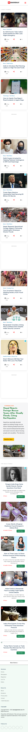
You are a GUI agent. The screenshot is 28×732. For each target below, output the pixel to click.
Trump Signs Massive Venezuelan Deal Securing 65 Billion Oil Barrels (13, 194)
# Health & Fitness (7, 530)
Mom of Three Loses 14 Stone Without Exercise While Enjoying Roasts (14, 555)
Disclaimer (3, 693)
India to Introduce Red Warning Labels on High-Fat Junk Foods (14, 67)
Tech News (12, 95)
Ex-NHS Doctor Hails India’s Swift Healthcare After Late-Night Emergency (13, 33)
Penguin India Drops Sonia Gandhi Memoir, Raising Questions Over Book (14, 486)
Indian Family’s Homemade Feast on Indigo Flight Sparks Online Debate (14, 591)
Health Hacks (10, 63)
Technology (6, 95)
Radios (2, 682)
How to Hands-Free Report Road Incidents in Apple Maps (13, 99)
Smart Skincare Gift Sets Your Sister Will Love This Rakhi (13, 360)
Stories (2, 671)
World (4, 288)
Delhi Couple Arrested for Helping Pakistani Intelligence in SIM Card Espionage (13, 160)
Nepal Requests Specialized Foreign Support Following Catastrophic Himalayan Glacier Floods (13, 229)
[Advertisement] (15, 125)
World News (9, 155)
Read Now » (21, 496)
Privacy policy (4, 695)
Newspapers (4, 674)
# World (5, 652)
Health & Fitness (7, 356)
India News (9, 29)
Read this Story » (8, 439)
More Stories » (14, 662)
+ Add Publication (5, 700)
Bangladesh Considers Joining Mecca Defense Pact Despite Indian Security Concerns (13, 326)
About (2, 690)
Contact (3, 698)
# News (5, 496)
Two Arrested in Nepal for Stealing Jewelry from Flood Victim (13, 292)
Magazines (3, 677)
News (4, 29)
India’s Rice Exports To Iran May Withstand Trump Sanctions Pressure (14, 625)
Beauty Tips (14, 356)
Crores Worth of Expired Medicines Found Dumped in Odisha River (14, 526)
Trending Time (10, 288)
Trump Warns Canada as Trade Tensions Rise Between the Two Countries (14, 648)
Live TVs (3, 679)
